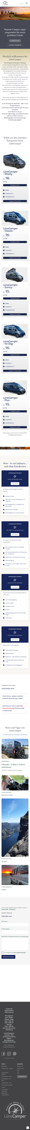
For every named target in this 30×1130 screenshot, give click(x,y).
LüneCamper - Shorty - (7, 1069)
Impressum (20, 1066)
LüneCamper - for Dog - (6, 1079)
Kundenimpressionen (7, 792)
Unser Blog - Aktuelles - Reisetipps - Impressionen (5, 1092)
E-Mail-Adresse (6, 929)
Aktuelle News (5, 761)
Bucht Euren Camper (7, 1085)
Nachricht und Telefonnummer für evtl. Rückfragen (15, 936)
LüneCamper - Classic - (5, 1073)
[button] (26, 3)
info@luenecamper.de (9, 1047)
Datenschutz (20, 1068)
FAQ (18, 1070)
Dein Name (4, 921)
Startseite (4, 1066)
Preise (3, 1087)
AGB (18, 1073)
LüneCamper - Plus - (7, 1082)
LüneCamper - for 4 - (7, 1076)
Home (21, 3)
